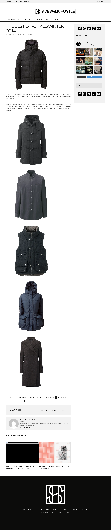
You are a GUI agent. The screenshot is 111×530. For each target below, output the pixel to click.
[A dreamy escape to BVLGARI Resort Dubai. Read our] (98, 52)
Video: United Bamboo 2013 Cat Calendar (55, 467)
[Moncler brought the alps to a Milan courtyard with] (89, 61)
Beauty (38, 19)
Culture (28, 19)
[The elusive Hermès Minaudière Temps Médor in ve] (98, 61)
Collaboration (11, 397)
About (9, 1)
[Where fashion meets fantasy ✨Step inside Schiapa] (89, 52)
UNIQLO (9, 400)
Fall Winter (22, 397)
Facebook (43, 410)
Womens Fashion (31, 400)
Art (19, 19)
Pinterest (54, 410)
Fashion (11, 19)
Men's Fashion (50, 397)
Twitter (63, 410)
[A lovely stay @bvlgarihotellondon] (80, 52)
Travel (48, 19)
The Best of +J (61, 397)
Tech (56, 19)
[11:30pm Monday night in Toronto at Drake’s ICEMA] (80, 61)
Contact (27, 1)
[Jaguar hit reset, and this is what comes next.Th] (98, 70)
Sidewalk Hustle (12, 34)
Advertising (18, 1)
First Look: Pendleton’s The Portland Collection (20, 467)
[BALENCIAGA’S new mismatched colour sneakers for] (89, 70)
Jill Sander (40, 397)
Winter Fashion (19, 400)
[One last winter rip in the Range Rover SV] (80, 70)
